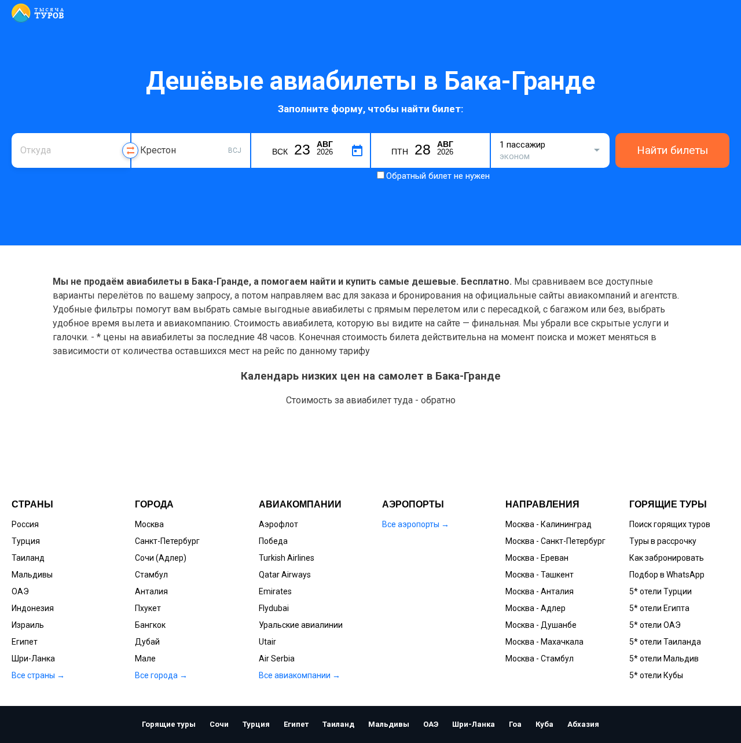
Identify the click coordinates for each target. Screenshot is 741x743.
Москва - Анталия (539, 591)
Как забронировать (666, 557)
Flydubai (274, 608)
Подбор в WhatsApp (667, 574)
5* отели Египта (659, 608)
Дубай (147, 641)
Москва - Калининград (548, 524)
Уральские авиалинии (301, 625)
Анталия (151, 591)
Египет (25, 641)
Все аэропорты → (415, 524)
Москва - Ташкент (539, 574)
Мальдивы (32, 574)
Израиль (28, 625)
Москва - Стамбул (539, 658)
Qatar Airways (285, 574)
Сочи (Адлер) (160, 557)
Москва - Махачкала (544, 641)
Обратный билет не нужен (438, 176)
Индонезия (33, 608)
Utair (267, 641)
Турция (26, 541)
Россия (25, 524)
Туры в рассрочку (662, 541)
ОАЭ (20, 591)
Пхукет (148, 608)
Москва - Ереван (536, 557)
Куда (149, 131)
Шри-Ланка (33, 658)
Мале (145, 658)
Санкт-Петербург (167, 541)
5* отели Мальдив (664, 658)
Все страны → (38, 675)
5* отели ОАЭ (655, 625)
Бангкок (150, 625)
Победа (273, 541)
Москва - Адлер (535, 608)
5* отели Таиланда (665, 641)
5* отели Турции (660, 591)
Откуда (33, 131)
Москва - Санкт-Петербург (555, 541)
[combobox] (71, 150)
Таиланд (28, 557)
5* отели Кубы (656, 675)
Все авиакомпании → (299, 675)
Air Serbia (277, 658)
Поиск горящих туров (669, 524)
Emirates (275, 591)
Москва (149, 524)
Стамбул (151, 574)
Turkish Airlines (286, 557)
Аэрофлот (278, 524)
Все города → (161, 675)
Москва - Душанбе (541, 625)
